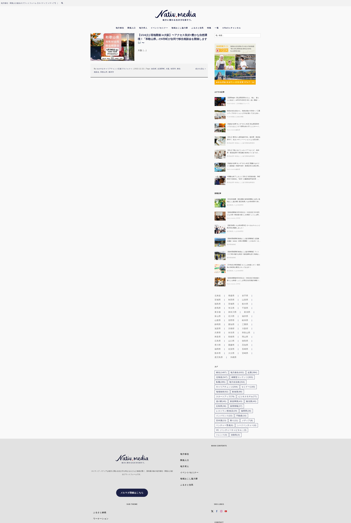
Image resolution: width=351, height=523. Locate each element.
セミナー (248, 387)
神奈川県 (232, 312)
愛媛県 (231, 345)
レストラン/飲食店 (226, 411)
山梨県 (218, 320)
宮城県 (218, 300)
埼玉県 (231, 308)
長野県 (231, 320)
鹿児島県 (219, 357)
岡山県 (245, 337)
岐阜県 (245, 320)
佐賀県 (231, 349)
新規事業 (236, 401)
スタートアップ (225, 397)
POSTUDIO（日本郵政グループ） (238, 103)
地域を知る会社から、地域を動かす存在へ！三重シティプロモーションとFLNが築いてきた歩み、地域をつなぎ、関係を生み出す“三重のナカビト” (243, 112)
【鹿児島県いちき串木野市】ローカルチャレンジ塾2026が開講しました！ (243, 227)
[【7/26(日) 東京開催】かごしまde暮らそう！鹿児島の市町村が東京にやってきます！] (220, 268)
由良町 (154, 69)
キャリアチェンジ (227, 387)
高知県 (245, 345)
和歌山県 (246, 332)
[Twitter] (212, 511)
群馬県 (218, 308)
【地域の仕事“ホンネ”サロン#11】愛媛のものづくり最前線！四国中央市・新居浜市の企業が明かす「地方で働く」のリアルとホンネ (243, 165)
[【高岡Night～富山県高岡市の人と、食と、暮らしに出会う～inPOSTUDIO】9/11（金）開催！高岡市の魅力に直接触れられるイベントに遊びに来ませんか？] (220, 101)
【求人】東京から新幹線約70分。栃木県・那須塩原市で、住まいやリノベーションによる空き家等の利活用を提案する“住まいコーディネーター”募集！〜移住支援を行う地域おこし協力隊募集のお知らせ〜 (243, 138)
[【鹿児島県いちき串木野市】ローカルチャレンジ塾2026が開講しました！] (220, 229)
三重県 (245, 324)
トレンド (221, 435)
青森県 (231, 295)
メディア (247, 420)
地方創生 (237, 372)
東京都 (218, 312)
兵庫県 (218, 332)
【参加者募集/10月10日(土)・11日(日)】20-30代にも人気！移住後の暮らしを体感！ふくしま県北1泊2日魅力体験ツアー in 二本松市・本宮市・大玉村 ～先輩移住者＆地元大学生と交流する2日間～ (243, 213)
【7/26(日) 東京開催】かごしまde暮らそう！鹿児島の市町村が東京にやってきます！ (243, 266)
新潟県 (247, 312)
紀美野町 (161, 69)
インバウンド (224, 416)
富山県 (218, 316)
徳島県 (245, 341)
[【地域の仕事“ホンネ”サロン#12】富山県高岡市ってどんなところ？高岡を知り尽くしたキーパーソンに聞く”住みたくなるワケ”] (220, 127)
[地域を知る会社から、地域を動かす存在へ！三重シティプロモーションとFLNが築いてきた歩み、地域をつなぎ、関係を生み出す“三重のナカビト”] (220, 114)
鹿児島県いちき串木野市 (235, 205)
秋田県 (231, 300)
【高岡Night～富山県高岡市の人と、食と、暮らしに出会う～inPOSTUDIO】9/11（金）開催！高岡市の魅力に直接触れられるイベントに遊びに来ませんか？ (243, 99)
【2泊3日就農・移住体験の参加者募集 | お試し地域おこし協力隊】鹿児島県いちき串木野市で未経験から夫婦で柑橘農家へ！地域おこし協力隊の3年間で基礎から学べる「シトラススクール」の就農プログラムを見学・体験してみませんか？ (243, 200)
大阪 (167, 69)
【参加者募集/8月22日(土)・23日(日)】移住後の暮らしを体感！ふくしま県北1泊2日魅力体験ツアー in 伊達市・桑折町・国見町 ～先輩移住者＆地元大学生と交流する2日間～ (243, 279)
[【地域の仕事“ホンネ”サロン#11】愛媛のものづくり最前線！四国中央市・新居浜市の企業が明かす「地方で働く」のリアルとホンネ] (220, 167)
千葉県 (245, 308)
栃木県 (245, 304)
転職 (221, 382)
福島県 (218, 304)
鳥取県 (218, 337)
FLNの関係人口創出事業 (235, 116)
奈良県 (231, 332)
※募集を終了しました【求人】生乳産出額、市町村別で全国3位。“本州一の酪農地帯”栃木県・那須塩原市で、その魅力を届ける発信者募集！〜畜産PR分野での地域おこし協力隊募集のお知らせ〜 (243, 178)
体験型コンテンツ (242, 377)
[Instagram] (221, 511)
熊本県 (218, 353)
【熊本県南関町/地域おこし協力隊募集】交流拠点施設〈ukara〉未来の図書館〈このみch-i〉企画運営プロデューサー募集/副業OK (243, 240)
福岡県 (218, 349)
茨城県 (231, 304)
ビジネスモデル (247, 397)
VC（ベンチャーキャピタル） (231, 430)
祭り (234, 420)
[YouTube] (226, 511)
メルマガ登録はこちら (132, 493)
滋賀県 (218, 328)
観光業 (251, 401)
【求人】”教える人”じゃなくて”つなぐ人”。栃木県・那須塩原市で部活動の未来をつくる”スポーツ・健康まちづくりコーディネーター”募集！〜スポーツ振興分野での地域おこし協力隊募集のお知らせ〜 (243, 151)
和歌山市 (103, 72)
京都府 (231, 328)
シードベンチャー (246, 425)
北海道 (218, 295)
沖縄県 (233, 357)
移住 (221, 372)
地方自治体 (237, 382)
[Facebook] (217, 511)
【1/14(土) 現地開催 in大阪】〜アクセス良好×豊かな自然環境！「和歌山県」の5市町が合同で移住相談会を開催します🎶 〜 (172, 39)
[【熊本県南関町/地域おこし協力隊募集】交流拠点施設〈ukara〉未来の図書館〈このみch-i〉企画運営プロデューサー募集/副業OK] (220, 242)
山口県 (231, 341)
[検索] (64, 3)
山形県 (245, 300)
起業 (252, 372)
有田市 (173, 69)
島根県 (231, 337)
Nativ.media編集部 (233, 130)
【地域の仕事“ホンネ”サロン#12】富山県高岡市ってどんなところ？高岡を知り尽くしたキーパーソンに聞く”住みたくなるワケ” (243, 125)
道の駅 (221, 401)
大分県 (231, 353)
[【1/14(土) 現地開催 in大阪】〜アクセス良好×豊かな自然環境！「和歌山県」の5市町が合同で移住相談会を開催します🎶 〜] (112, 47)
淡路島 (235, 435)
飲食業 (237, 392)
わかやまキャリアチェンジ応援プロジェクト (114, 69)
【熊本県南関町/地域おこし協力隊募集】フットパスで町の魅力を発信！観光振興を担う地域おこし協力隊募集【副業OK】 (243, 253)
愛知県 (231, 324)
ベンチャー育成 (224, 425)
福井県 (245, 316)
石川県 (231, 316)
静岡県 (218, 324)
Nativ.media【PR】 (234, 218)
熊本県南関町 (231, 244)
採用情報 (236, 406)
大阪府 (245, 328)
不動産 (241, 416)
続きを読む (200, 69)
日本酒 (221, 420)
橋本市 (111, 72)
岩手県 (245, 295)
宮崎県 (245, 353)
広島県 (218, 341)
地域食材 (222, 392)
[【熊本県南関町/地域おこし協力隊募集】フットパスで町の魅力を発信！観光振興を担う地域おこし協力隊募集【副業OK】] (220, 255)
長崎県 (245, 349)
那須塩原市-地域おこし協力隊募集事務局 (241, 143)
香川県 (218, 345)
